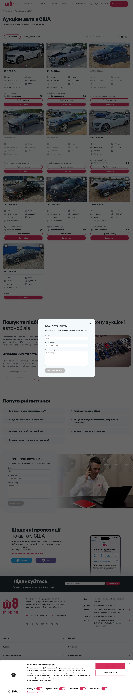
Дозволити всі (110, 666)
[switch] (62, 688)
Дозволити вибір (110, 673)
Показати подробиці (35, 692)
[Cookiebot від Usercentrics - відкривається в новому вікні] (13, 692)
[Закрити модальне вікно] (90, 323)
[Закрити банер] (130, 663)
